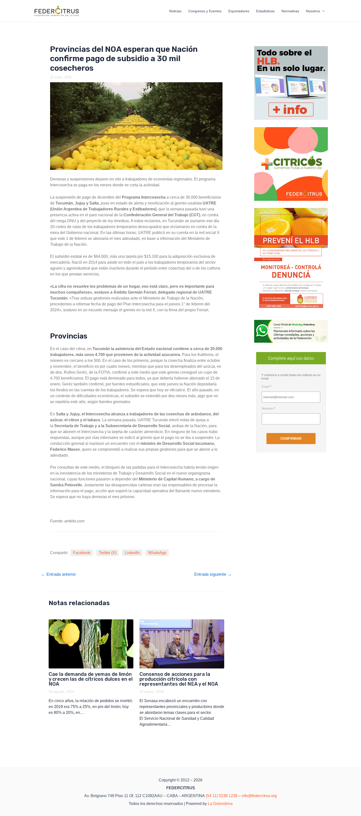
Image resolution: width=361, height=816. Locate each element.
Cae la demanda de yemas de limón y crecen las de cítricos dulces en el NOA (91, 679)
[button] (322, 11)
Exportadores (238, 11)
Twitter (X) (107, 553)
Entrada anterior (58, 574)
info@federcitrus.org (259, 796)
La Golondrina (220, 804)
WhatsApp (157, 553)
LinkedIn (132, 553)
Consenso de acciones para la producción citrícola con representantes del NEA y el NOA (178, 679)
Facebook (81, 553)
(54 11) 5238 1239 (221, 796)
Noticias (175, 11)
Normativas (290, 11)
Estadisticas (265, 11)
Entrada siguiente (213, 574)
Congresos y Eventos (205, 11)
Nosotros (313, 11)
